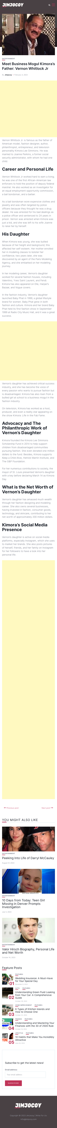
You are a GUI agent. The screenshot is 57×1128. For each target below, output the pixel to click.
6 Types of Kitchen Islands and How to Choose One (32, 1010)
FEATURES (19, 974)
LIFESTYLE (19, 1033)
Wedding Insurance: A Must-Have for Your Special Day (34, 979)
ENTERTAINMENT (8, 58)
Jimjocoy (8, 75)
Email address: (11, 1070)
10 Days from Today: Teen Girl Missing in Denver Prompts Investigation (23, 903)
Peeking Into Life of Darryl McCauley (28, 858)
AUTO (17, 988)
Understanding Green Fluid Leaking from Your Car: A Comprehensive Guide (35, 995)
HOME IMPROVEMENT (23, 1005)
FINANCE (18, 1019)
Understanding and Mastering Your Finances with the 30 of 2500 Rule (34, 1024)
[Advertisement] (28, 109)
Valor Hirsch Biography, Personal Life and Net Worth (28, 950)
